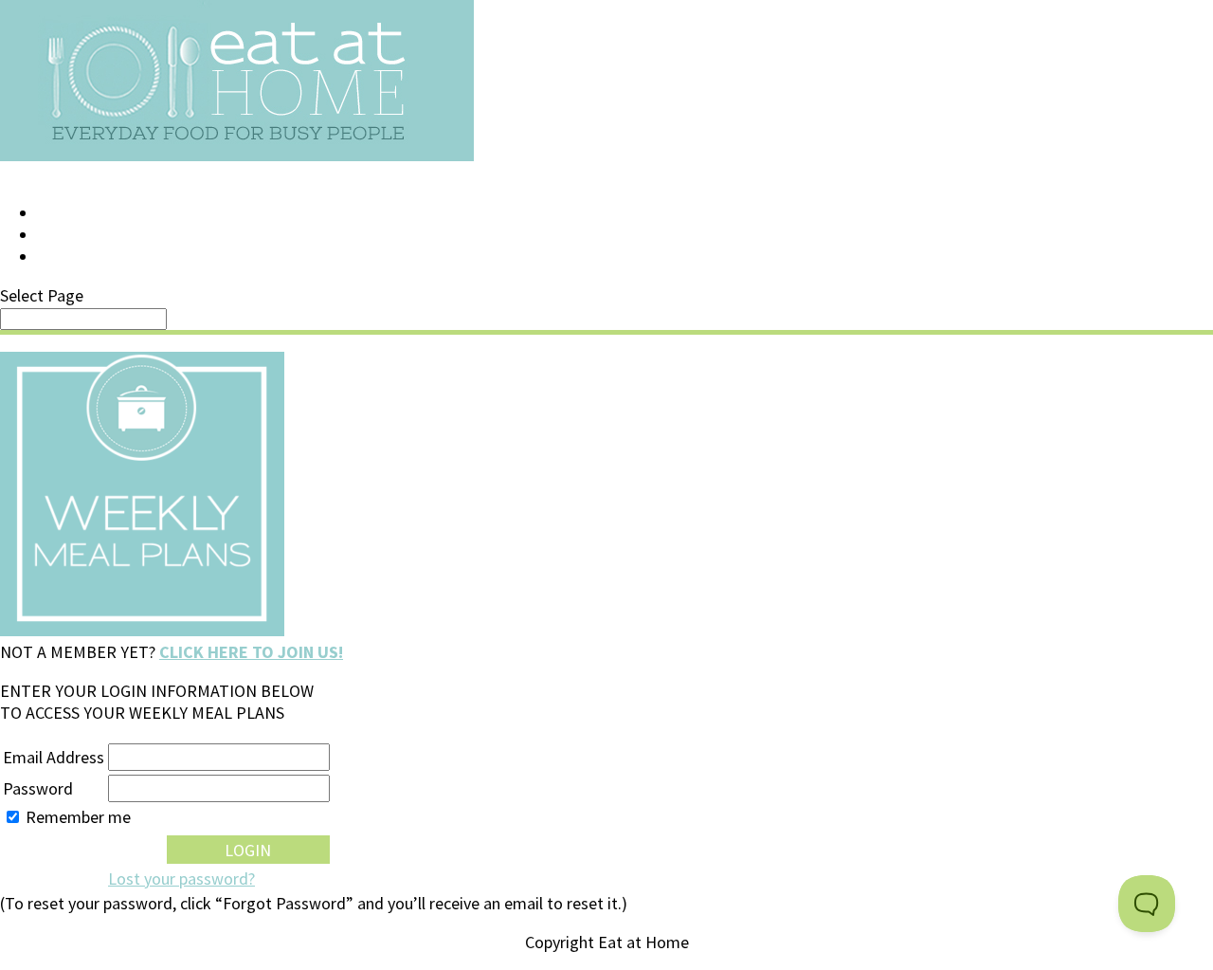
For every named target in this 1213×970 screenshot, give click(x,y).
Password (38, 788)
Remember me (78, 817)
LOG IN (63, 213)
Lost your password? (181, 878)
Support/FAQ (91, 235)
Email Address (53, 757)
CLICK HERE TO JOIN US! (251, 652)
